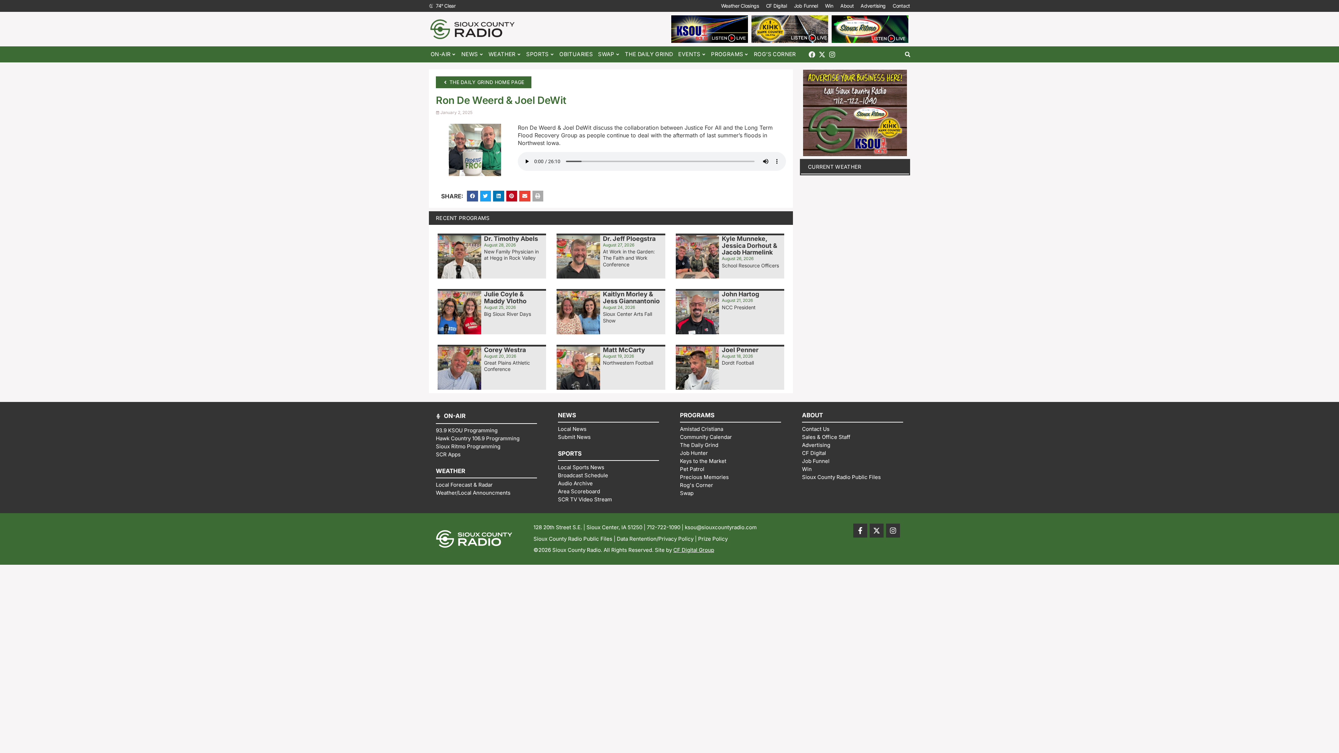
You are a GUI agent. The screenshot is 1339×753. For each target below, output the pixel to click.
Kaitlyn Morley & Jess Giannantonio (631, 297)
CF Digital (776, 6)
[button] (907, 54)
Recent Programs (463, 218)
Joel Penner (740, 349)
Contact (901, 6)
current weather (835, 166)
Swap (606, 54)
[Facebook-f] (860, 531)
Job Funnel (806, 6)
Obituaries (576, 54)
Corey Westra (505, 349)
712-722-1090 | (666, 527)
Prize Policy (713, 538)
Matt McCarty (624, 349)
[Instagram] (832, 54)
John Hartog (740, 294)
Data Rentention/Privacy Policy (655, 538)
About (847, 6)
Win (829, 6)
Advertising (873, 6)
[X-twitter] (822, 54)
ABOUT (812, 415)
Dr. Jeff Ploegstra (629, 238)
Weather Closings (740, 6)
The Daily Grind (649, 54)
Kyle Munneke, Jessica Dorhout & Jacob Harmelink (749, 245)
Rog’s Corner (775, 54)
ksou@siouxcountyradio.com (721, 527)
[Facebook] (812, 54)
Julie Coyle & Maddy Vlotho (505, 297)
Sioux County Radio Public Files (573, 538)
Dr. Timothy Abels (511, 238)
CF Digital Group (693, 550)
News (469, 54)
